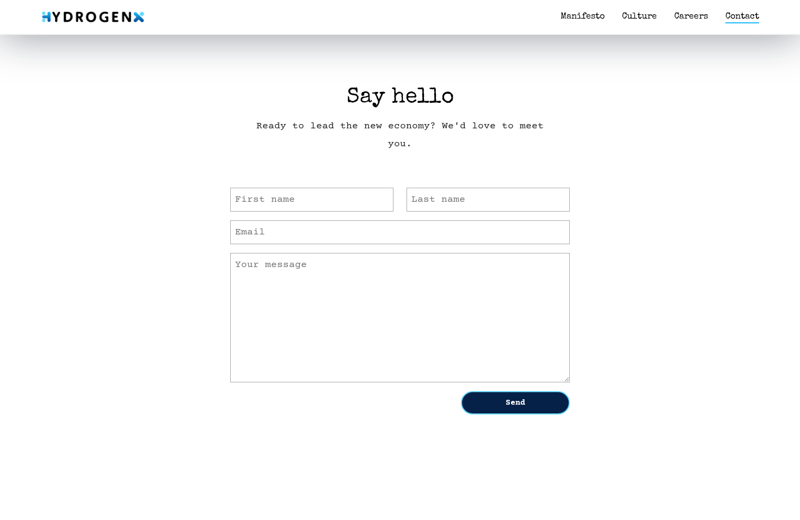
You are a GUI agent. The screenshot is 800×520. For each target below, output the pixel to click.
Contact (742, 17)
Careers (691, 17)
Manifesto (583, 17)
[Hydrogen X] (93, 16)
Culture (639, 17)
